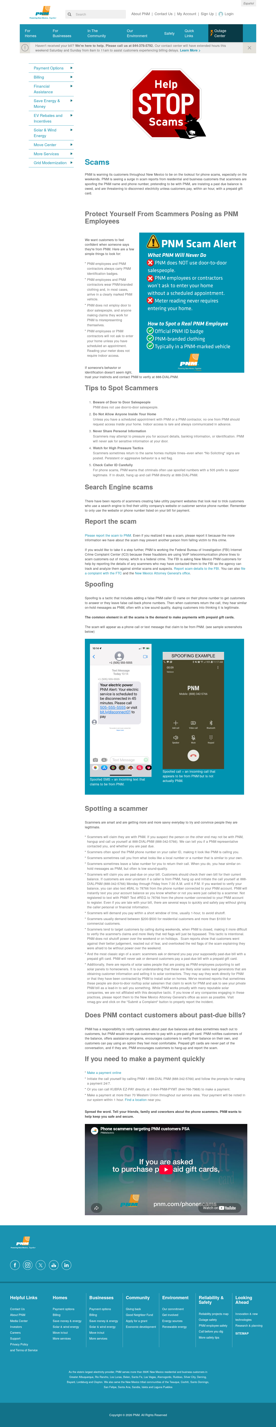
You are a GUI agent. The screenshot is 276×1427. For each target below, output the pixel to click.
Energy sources (172, 1321)
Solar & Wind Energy (45, 132)
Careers (15, 1332)
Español (248, 3)
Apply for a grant (136, 1321)
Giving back (133, 1309)
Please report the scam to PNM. (108, 535)
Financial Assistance (43, 88)
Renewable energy (174, 1326)
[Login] (221, 14)
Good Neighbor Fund (139, 1315)
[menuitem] (34, 33)
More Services (46, 153)
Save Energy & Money (47, 103)
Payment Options (49, 68)
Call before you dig (211, 1331)
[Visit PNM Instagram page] (29, 1264)
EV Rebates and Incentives (48, 118)
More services (62, 1338)
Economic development (141, 1326)
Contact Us (17, 1309)
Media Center (19, 1321)
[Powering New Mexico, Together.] (43, 11)
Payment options (63, 1309)
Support (15, 1338)
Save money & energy (67, 1321)
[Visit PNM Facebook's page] (16, 1264)
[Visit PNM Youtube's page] (55, 1264)
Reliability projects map (214, 1314)
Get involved (170, 1315)
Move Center (45, 144)
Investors (16, 1326)
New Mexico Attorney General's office (162, 573)
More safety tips (209, 1337)
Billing (39, 77)
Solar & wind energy (66, 1326)
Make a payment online (104, 1072)
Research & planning (248, 1325)
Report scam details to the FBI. (197, 568)
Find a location (136, 1099)
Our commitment (173, 1309)
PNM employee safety (213, 1325)
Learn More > (190, 50)
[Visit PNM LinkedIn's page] (67, 1264)
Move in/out (60, 1332)
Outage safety (208, 1319)
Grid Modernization (50, 162)
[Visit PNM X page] (42, 1264)
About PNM (17, 1315)
